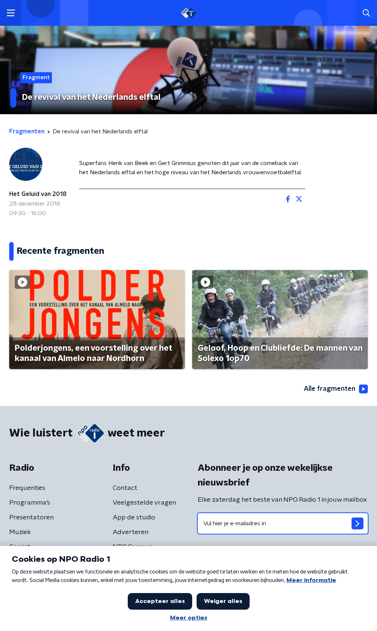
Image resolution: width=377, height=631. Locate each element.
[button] (11, 13)
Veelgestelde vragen (144, 502)
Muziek (20, 532)
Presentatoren (31, 517)
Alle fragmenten (329, 389)
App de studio (134, 517)
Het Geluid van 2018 (38, 194)
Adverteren (130, 532)
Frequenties (27, 488)
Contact (125, 488)
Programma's (29, 502)
